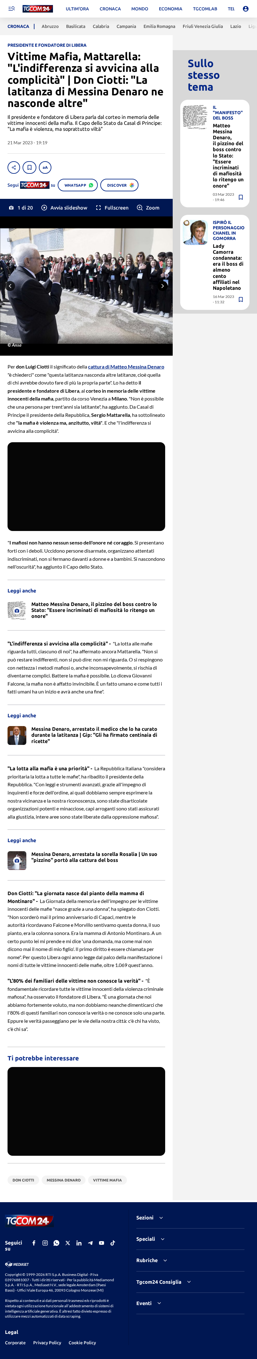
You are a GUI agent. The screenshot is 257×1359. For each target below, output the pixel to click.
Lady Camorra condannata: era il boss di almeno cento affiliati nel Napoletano (228, 267)
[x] (68, 1243)
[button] (63, 207)
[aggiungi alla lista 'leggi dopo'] (29, 167)
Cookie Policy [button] (82, 1342)
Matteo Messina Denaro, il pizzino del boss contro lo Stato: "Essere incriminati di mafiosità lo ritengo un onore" (228, 155)
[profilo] (245, 9)
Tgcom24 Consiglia (158, 1282)
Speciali (145, 1239)
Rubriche (147, 1260)
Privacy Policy (47, 1342)
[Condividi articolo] (14, 167)
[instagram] (45, 1243)
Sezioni (145, 1217)
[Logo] (38, 9)
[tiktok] (113, 1243)
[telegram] (90, 1243)
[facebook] (34, 1243)
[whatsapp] (56, 1243)
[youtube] (101, 1243)
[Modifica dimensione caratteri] (45, 167)
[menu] (11, 9)
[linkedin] (79, 1243)
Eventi (144, 1303)
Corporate (15, 1342)
